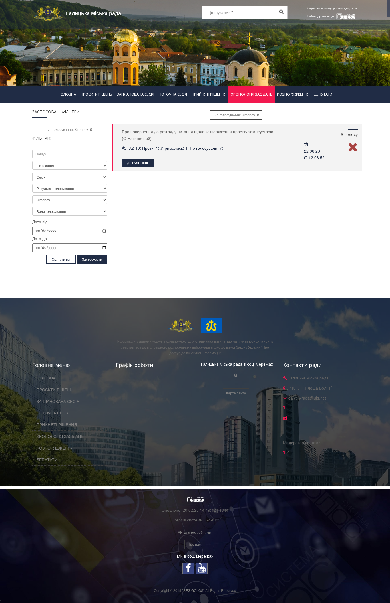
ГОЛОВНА (67, 94)
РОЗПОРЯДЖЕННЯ (293, 94)
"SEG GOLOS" (193, 590)
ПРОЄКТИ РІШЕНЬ (96, 94)
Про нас (194, 544)
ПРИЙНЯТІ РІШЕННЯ (209, 94)
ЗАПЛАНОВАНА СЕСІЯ (135, 94)
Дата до (39, 238)
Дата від (39, 221)
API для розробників (194, 532)
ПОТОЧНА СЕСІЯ (173, 94)
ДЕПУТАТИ (323, 94)
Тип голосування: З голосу (67, 129)
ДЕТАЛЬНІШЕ (138, 162)
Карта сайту (236, 392)
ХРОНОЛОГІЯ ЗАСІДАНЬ (251, 94)
